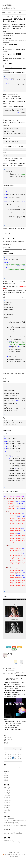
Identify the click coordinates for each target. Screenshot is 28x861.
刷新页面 (18, 676)
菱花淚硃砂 (7, 5)
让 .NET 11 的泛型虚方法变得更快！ (13, 723)
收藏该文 (19, 647)
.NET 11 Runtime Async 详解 (12, 725)
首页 (9, 13)
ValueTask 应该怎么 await (11, 727)
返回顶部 (23, 676)
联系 (15, 13)
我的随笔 (6, 774)
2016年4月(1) (7, 810)
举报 (15, 673)
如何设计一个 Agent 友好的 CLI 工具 (13, 729)
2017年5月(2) (7, 805)
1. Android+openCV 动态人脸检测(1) (12, 832)
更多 (5, 812)
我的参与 (6, 777)
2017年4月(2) (7, 807)
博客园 (3, 13)
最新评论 (6, 779)
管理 (20, 13)
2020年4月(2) (7, 787)
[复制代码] (4, 76)
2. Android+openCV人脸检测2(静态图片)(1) (13, 833)
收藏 (12, 673)
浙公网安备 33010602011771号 (12, 854)
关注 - (12, 654)
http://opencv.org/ (19, 241)
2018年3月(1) (7, 797)
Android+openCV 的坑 (12, 670)
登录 (23, 678)
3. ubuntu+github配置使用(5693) (11, 822)
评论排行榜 (7, 829)
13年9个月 (9, 739)
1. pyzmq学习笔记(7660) (9, 818)
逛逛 (9, 680)
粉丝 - (9, 654)
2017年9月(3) (7, 802)
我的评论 (6, 775)
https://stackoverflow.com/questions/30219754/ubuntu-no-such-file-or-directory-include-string (14, 292)
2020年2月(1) (7, 789)
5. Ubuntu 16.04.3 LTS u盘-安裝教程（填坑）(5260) (15, 825)
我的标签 (6, 780)
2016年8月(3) (7, 809)
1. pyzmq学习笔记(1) (8, 840)
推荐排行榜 (7, 838)
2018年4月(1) (7, 795)
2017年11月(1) (7, 799)
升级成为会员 (18, 666)
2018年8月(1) (7, 792)
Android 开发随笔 (11, 668)
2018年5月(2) (7, 793)
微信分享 (14, 649)
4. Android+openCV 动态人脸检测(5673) (12, 823)
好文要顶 (8, 647)
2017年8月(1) (7, 804)
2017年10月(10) (7, 800)
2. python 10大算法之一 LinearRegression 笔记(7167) (15, 820)
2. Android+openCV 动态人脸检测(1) (12, 842)
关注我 (14, 647)
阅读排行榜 (7, 816)
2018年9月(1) (7, 790)
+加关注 (4, 657)
